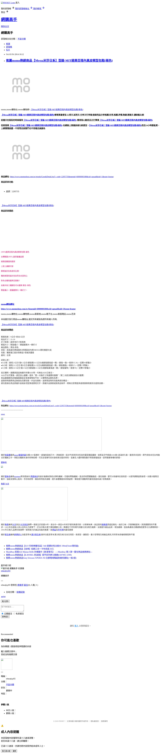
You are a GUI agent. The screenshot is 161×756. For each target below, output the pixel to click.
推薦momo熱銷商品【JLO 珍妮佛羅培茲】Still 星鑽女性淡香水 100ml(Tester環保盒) (42, 546)
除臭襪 (7, 455)
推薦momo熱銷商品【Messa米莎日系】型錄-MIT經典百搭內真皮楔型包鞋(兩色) (59, 60)
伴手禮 (61, 530)
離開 (14, 751)
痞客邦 (20, 585)
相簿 (8, 44)
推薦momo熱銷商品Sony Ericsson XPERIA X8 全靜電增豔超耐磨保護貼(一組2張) (41, 558)
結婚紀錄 (21, 592)
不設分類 (22, 39)
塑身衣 (4, 462)
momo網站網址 (7, 304)
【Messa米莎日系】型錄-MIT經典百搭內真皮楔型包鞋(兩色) (56, 110)
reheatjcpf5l (5, 571)
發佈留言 (5, 617)
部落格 (9, 47)
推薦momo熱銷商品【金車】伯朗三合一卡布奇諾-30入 (30, 549)
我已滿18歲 (6, 751)
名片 (8, 50)
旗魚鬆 (104, 525)
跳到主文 (5, 26)
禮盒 (54, 530)
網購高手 (9, 19)
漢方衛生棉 (36, 535)
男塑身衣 (34, 476)
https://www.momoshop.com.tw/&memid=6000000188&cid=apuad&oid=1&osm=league (38, 309)
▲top (3, 596)
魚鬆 (3, 484)
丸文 (7, 484)
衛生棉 (7, 535)
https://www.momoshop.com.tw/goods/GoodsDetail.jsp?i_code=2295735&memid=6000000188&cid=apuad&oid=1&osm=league (62, 177)
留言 (26, 585)
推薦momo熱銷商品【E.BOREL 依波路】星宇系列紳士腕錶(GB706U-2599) (39, 555)
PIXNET (62, 721)
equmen (17, 476)
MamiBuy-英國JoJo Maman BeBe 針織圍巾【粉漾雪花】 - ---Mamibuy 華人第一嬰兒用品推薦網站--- (49, 552)
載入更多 (5, 601)
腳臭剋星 (22, 455)
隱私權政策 (95, 721)
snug (3, 414)
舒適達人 (18, 535)
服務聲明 (104, 721)
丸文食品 (24, 525)
